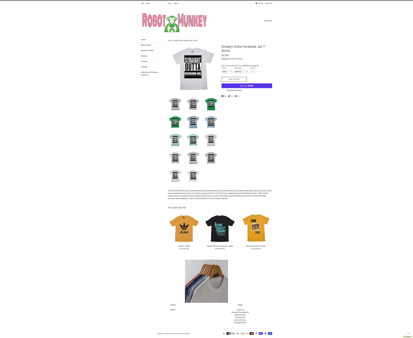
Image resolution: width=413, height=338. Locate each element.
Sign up (176, 3)
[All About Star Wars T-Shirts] (256, 227)
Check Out (268, 3)
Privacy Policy (240, 317)
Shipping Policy (240, 315)
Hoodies (144, 61)
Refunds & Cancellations (240, 312)
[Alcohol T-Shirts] (184, 227)
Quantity (252, 68)
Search (172, 310)
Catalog (144, 67)
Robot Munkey (173, 333)
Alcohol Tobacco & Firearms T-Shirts (220, 246)
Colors (223, 68)
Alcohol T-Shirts (184, 246)
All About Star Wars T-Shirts (256, 246)
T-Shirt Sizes (237, 68)
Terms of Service (240, 320)
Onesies (144, 56)
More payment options (234, 90)
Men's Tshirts (146, 45)
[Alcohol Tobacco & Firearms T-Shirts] (220, 227)
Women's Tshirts (147, 50)
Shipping (224, 59)
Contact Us (240, 310)
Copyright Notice (240, 322)
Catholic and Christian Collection (149, 73)
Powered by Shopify (184, 333)
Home (143, 40)
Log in (170, 3)
